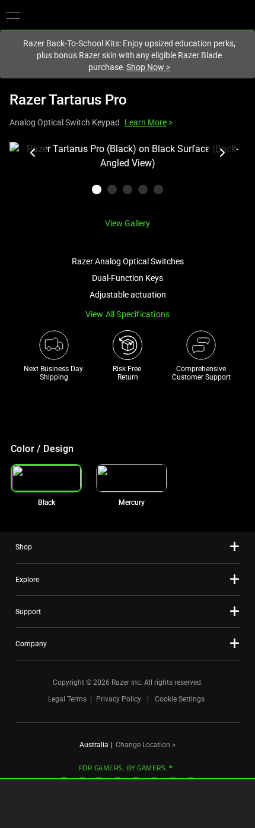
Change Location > (146, 745)
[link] (131, 478)
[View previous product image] (33, 152)
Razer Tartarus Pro (68, 99)
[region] (127, 175)
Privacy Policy (118, 699)
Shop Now (148, 67)
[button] (13, 15)
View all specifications (127, 314)
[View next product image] (222, 152)
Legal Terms (67, 699)
